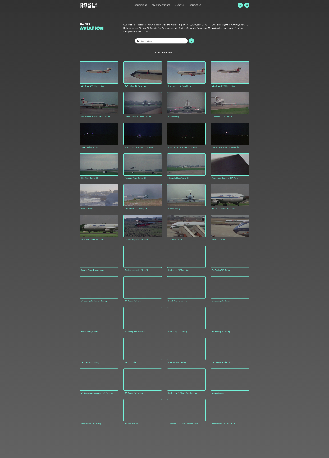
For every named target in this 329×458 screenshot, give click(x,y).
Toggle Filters (191, 40)
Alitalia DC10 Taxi (175, 239)
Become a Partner (161, 5)
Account (240, 5)
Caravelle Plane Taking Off (178, 178)
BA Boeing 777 (218, 393)
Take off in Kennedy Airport (136, 209)
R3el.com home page (89, 5)
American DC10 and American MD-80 (183, 424)
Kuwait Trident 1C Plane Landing (138, 117)
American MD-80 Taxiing (91, 424)
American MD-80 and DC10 (223, 424)
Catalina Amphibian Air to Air (136, 239)
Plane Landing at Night (90, 147)
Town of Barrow (87, 209)
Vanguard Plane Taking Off (135, 178)
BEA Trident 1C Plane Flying (92, 86)
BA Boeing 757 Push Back (178, 270)
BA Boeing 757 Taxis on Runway (94, 301)
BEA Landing (173, 117)
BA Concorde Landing (177, 362)
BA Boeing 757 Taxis (133, 301)
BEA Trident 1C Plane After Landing (95, 117)
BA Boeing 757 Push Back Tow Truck (183, 393)
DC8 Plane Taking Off (89, 178)
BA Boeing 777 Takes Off (135, 332)
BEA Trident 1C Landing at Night (225, 147)
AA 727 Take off (131, 424)
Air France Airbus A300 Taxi (223, 209)
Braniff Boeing (174, 209)
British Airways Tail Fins (177, 301)
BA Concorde (130, 362)
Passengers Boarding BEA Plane (225, 178)
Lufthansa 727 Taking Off (222, 117)
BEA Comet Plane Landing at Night (139, 147)
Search (246, 5)
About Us (179, 5)
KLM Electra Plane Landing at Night (182, 147)
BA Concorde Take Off (221, 362)
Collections (85, 24)
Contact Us (195, 5)
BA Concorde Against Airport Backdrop (97, 393)
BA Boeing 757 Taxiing (221, 270)
